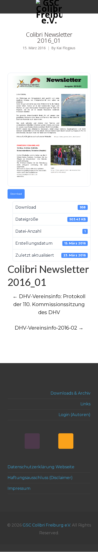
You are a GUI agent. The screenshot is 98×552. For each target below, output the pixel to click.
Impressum (19, 488)
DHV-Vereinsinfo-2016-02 (49, 328)
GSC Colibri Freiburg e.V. (47, 525)
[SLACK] (32, 441)
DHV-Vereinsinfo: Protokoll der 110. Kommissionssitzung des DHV (49, 304)
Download (16, 194)
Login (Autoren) (74, 414)
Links (85, 404)
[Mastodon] (49, 441)
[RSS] (65, 441)
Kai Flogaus (66, 48)
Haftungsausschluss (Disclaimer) (40, 477)
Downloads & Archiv (70, 393)
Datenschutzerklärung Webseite (41, 467)
